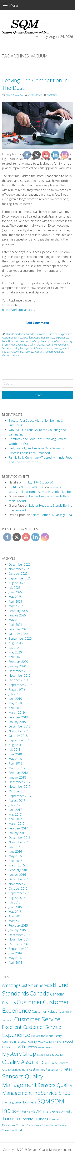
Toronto (11, 1118)
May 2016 (15, 856)
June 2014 (15, 953)
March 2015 (17, 921)
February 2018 (18, 773)
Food (69, 1041)
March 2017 (17, 824)
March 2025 (17, 606)
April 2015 (15, 916)
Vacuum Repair (10, 355)
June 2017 (15, 810)
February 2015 (18, 925)
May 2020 (15, 652)
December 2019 (19, 671)
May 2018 (15, 759)
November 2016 (19, 842)
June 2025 (15, 592)
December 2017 (19, 782)
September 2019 (20, 685)
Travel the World (12, 1130)
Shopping (8, 1102)
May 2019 (15, 703)
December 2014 (19, 935)
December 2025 (19, 564)
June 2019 (15, 699)
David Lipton (35, 94)
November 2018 (19, 731)
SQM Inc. (18, 351)
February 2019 (18, 717)
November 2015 (19, 884)
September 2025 (20, 578)
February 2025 (18, 611)
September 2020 (20, 638)
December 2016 (19, 838)
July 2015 (14, 902)
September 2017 (20, 796)
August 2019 (17, 689)
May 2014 (15, 958)
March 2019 (17, 712)
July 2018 (14, 749)
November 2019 (19, 675)
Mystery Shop (19, 1053)
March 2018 (17, 768)
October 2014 (18, 944)
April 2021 (15, 625)
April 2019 (15, 708)
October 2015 (18, 888)
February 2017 (18, 828)
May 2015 (15, 912)
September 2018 (20, 740)
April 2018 (15, 763)
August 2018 (17, 745)
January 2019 (17, 722)
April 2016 (15, 861)
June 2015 (15, 907)
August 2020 (17, 643)
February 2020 (18, 662)
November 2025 (19, 569)
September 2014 (20, 949)
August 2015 (17, 898)
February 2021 (18, 629)
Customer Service (12, 337)
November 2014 (19, 939)
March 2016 (17, 865)
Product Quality (17, 344)
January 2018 (17, 777)
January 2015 (17, 930)
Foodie (7, 1047)
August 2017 (17, 801)
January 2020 (17, 666)
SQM (9, 351)
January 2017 (17, 833)
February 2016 (18, 870)
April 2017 (15, 819)
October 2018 (18, 736)
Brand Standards (15, 334)
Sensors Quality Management (18, 348)
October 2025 (18, 574)
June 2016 (15, 851)
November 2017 (19, 786)
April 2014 (15, 962)
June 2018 (15, 754)
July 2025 (14, 588)
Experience (16, 1035)
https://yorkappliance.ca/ (18, 310)
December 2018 (19, 726)
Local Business (10, 341)
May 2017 (15, 814)
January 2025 (17, 615)
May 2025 (15, 597)
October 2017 (18, 791)
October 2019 (18, 680)
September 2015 (20, 893)
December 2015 (19, 879)
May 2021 (15, 620)
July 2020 (14, 648)
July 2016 (14, 847)
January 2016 (17, 875)
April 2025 (15, 601)
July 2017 (14, 805)
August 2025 (17, 583)
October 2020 (18, 634)
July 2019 (14, 694)
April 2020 (15, 657)
